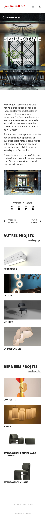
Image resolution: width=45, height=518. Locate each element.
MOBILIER (16, 60)
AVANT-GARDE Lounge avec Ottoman (20, 454)
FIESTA (7, 426)
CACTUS (8, 295)
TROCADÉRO (10, 268)
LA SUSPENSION (12, 348)
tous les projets (34, 240)
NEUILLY (8, 322)
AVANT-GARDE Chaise (16, 482)
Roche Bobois (27, 60)
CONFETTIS (10, 399)
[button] (32, 6)
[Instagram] (40, 6)
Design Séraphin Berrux (22, 514)
